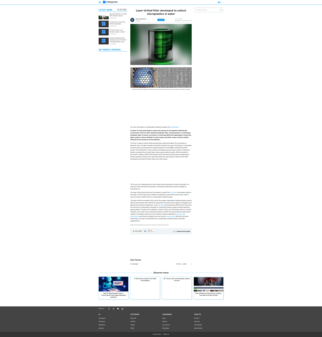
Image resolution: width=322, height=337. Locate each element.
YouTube (118, 308)
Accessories (166, 325)
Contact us (166, 334)
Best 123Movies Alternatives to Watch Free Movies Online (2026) (208, 294)
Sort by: (178, 264)
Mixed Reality (198, 328)
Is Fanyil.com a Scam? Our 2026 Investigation (145, 280)
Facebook (109, 308)
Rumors (164, 321)
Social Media (198, 325)
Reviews (196, 318)
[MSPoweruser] (110, 2)
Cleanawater (174, 127)
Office (132, 328)
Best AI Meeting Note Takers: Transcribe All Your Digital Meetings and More (113, 295)
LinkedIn (122, 308)
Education (161, 20)
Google (132, 325)
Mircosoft (133, 318)
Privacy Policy (157, 334)
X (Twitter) (113, 308)
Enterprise (102, 321)
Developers (102, 318)
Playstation (165, 328)
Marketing (102, 325)
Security (101, 328)
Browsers (197, 321)
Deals (164, 318)
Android (132, 321)
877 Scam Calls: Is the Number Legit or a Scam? (177, 280)
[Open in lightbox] (161, 77)
